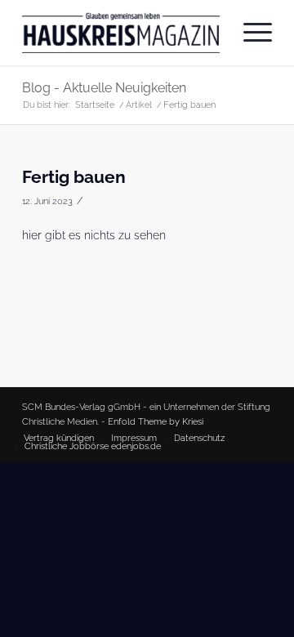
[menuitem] (249, 32)
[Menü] (249, 32)
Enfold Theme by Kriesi (155, 421)
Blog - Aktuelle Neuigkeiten (104, 88)
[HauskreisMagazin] (122, 32)
